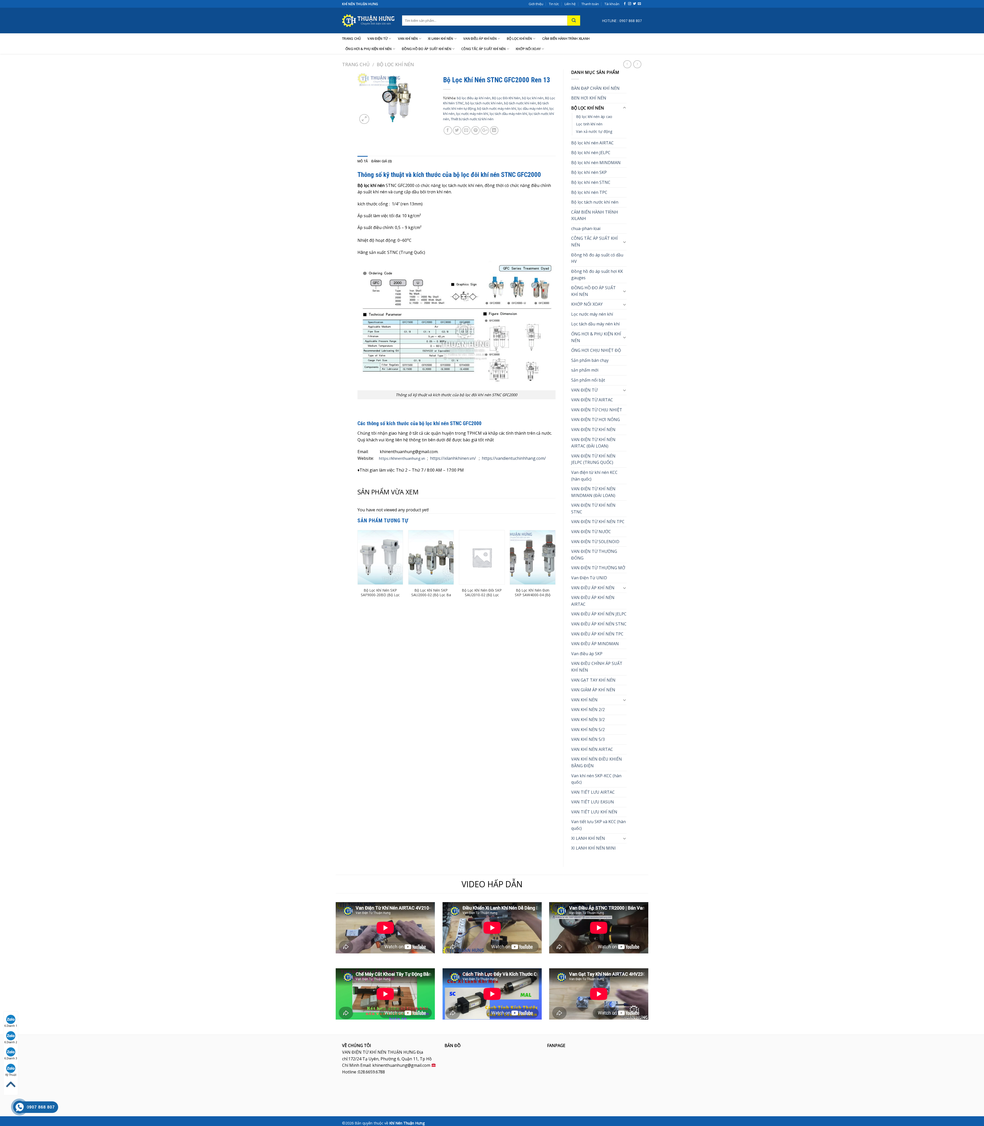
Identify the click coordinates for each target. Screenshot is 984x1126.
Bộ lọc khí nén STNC (590, 182)
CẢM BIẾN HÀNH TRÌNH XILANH (566, 38)
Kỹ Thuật (10, 1075)
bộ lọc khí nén (533, 98)
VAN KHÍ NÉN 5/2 (588, 729)
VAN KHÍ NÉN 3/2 (588, 719)
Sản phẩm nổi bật (588, 380)
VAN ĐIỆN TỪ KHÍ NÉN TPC (597, 521)
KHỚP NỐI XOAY (528, 48)
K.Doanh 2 (10, 1042)
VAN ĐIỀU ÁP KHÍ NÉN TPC (597, 634)
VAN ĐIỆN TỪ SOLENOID (595, 541)
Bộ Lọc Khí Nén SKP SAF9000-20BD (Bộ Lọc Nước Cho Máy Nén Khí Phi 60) (380, 597)
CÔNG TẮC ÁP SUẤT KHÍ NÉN (483, 48)
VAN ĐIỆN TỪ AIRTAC (592, 400)
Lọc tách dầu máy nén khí (595, 324)
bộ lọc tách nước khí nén (484, 103)
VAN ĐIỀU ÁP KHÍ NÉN (480, 38)
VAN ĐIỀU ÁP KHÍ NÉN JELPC (599, 614)
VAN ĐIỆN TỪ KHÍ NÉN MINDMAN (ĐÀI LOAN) (593, 492)
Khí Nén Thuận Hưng (407, 1123)
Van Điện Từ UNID (589, 578)
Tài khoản (611, 4)
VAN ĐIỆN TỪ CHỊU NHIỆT (596, 410)
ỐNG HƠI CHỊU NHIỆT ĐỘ (596, 350)
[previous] (358, 568)
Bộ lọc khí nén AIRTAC (592, 143)
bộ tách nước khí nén (520, 103)
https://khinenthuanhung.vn (402, 458)
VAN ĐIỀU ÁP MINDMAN (595, 643)
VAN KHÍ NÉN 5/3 (588, 739)
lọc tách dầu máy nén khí (508, 113)
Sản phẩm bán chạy (590, 360)
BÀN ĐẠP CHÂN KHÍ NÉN (595, 88)
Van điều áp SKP (586, 653)
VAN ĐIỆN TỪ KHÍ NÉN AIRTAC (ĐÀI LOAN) (593, 443)
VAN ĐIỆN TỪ (377, 38)
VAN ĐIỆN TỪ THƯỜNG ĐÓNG (594, 555)
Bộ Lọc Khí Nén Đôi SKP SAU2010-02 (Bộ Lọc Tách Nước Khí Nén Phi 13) (482, 597)
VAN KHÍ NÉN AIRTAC (592, 749)
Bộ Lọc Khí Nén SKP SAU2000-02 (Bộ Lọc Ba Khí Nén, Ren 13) (431, 595)
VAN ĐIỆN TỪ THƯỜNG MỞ (598, 568)
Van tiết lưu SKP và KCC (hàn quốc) (598, 825)
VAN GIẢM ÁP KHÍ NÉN (593, 690)
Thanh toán (590, 4)
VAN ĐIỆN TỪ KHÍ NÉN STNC (593, 508)
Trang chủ (356, 64)
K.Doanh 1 (10, 1026)
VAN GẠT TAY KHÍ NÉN (593, 680)
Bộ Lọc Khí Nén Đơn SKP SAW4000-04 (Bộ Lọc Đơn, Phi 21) (532, 595)
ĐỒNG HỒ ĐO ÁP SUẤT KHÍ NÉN (426, 48)
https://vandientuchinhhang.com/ (514, 458)
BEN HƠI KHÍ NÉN (588, 98)
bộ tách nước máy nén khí (496, 108)
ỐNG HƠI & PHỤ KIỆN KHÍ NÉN (368, 48)
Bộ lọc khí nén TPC (589, 192)
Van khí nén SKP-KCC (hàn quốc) (596, 779)
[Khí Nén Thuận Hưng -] (368, 20)
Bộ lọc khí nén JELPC (590, 152)
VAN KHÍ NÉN (408, 38)
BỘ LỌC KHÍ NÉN (519, 38)
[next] (555, 568)
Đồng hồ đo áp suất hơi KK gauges (597, 274)
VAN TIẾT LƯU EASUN (592, 802)
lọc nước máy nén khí (472, 113)
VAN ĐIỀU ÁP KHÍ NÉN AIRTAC (592, 601)
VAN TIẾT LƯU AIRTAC (593, 792)
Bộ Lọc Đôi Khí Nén (506, 98)
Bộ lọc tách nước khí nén (594, 202)
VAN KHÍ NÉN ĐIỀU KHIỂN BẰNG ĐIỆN (596, 762)
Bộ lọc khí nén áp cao (594, 116)
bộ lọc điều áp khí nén (473, 98)
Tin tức (554, 4)
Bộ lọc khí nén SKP (589, 172)
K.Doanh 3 (10, 1058)
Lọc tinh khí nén (589, 124)
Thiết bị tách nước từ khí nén (472, 119)
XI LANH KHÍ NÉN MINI (593, 848)
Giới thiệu (536, 4)
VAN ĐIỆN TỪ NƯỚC (591, 531)
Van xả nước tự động (594, 131)
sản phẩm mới (584, 370)
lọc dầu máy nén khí (533, 108)
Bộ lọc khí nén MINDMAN (596, 162)
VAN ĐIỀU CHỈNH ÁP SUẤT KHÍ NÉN (596, 667)
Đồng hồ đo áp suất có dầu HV (597, 258)
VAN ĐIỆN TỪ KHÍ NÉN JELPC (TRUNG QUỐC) (593, 459)
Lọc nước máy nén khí (592, 314)
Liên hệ (570, 4)
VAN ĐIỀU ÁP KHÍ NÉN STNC (599, 624)
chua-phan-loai (585, 228)
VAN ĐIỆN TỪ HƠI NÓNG (595, 419)
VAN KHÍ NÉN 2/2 (588, 709)
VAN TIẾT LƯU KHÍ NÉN (594, 812)
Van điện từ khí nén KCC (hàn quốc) (594, 476)
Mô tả (362, 161)
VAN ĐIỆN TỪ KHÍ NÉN (593, 429)
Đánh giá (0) (381, 161)
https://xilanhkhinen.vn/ (453, 458)
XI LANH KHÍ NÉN (440, 38)
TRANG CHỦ (351, 38)
